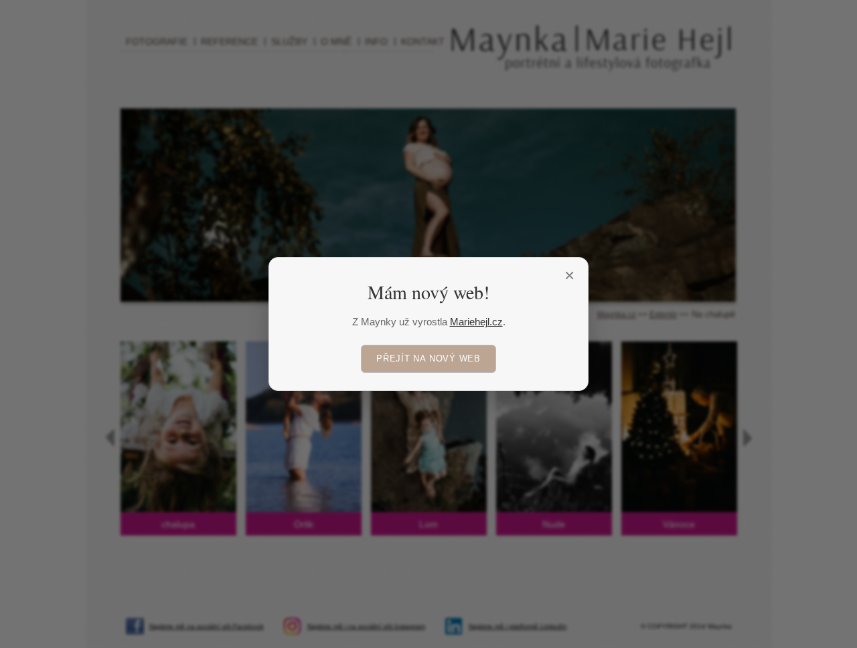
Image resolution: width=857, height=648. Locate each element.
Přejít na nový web (428, 358)
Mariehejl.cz (476, 321)
